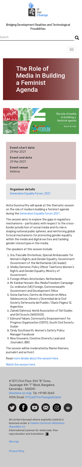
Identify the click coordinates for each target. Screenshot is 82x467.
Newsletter (68, 405)
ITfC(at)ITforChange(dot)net (43, 397)
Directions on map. (20, 393)
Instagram (57, 405)
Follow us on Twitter (12, 408)
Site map (14, 441)
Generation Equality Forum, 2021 (30, 193)
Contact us (45, 407)
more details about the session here (35, 358)
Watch (34, 405)
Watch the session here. (21, 364)
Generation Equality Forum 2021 (40, 213)
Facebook (23, 405)
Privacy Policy (16, 451)
